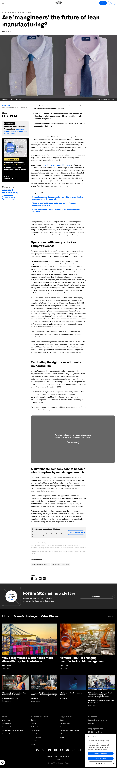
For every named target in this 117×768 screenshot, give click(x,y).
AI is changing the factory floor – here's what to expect (15, 694)
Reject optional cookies (100, 753)
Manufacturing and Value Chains (17, 13)
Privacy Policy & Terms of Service (58, 756)
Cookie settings (100, 763)
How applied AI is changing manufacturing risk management (82, 659)
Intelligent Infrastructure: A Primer (71, 694)
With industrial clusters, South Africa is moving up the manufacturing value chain (100, 695)
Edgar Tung (6, 105)
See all (111, 616)
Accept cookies (73, 442)
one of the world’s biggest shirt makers (56, 165)
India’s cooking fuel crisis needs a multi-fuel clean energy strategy (44, 694)
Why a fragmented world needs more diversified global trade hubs (27, 659)
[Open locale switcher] (2, 762)
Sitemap (58, 759)
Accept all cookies (101, 758)
